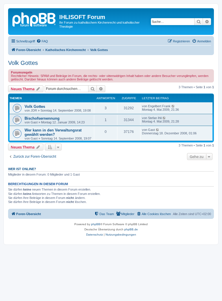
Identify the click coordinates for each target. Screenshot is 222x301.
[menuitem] (42, 41)
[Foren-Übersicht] (34, 19)
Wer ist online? (22, 169)
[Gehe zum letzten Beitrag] (173, 106)
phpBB (95, 224)
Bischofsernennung (42, 118)
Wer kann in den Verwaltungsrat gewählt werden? (53, 132)
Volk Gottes (23, 63)
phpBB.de (131, 229)
